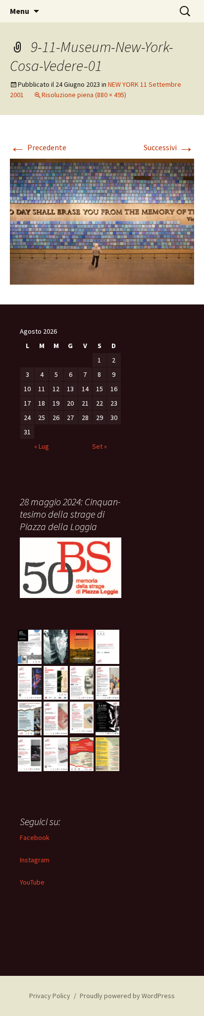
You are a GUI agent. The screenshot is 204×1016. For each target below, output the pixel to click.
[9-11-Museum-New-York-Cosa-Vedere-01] (102, 221)
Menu (19, 11)
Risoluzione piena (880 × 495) (84, 94)
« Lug (41, 446)
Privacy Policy (49, 995)
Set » (99, 446)
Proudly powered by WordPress (127, 995)
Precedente (38, 147)
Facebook (35, 837)
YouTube (32, 882)
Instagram (35, 859)
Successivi (169, 147)
